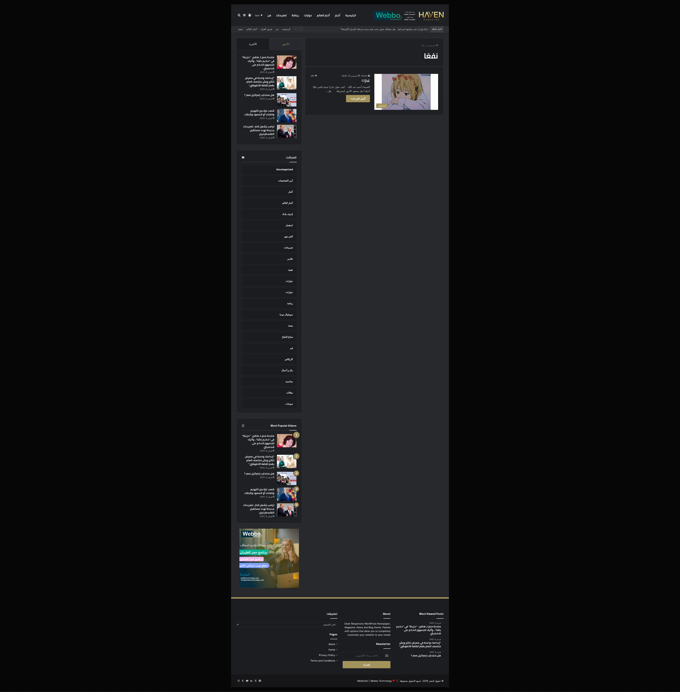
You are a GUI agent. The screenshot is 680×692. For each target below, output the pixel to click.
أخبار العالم (323, 15)
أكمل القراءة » (358, 98)
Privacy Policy (327, 655)
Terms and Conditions (322, 660)
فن (269, 15)
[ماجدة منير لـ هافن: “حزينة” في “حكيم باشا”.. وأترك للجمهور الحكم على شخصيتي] (286, 62)
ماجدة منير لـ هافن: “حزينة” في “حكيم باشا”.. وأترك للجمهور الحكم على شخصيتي (258, 63)
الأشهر (285, 44)
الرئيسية (350, 15)
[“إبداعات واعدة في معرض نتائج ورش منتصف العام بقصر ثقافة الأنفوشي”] (286, 82)
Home (331, 649)
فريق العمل (266, 29)
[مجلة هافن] (408, 15)
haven (364, 75)
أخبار (337, 15)
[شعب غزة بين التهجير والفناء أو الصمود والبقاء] (286, 115)
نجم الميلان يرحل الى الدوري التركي (411, 29)
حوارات (308, 15)
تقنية (240, 29)
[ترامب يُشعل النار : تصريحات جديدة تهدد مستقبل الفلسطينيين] (286, 131)
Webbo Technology (381, 680)
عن (277, 29)
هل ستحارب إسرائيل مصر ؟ (259, 95)
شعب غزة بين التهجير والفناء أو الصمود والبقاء (259, 112)
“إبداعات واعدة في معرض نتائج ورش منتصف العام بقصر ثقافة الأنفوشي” (259, 82)
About (331, 644)
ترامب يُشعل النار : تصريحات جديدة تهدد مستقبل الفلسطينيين (258, 130)
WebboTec (363, 680)
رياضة (295, 15)
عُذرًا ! (366, 80)
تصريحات (281, 15)
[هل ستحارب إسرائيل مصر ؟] (286, 99)
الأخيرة (253, 44)
